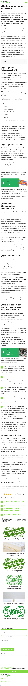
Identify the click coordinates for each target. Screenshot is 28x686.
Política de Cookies (5, 680)
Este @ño (4, 653)
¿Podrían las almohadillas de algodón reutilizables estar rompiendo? (7, 519)
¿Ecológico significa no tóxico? (13, 514)
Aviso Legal (3, 678)
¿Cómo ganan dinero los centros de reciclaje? (20, 520)
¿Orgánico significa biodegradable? (14, 501)
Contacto (3, 683)
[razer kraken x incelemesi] (14, 685)
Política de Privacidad (5, 681)
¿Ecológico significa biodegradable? (15, 505)
